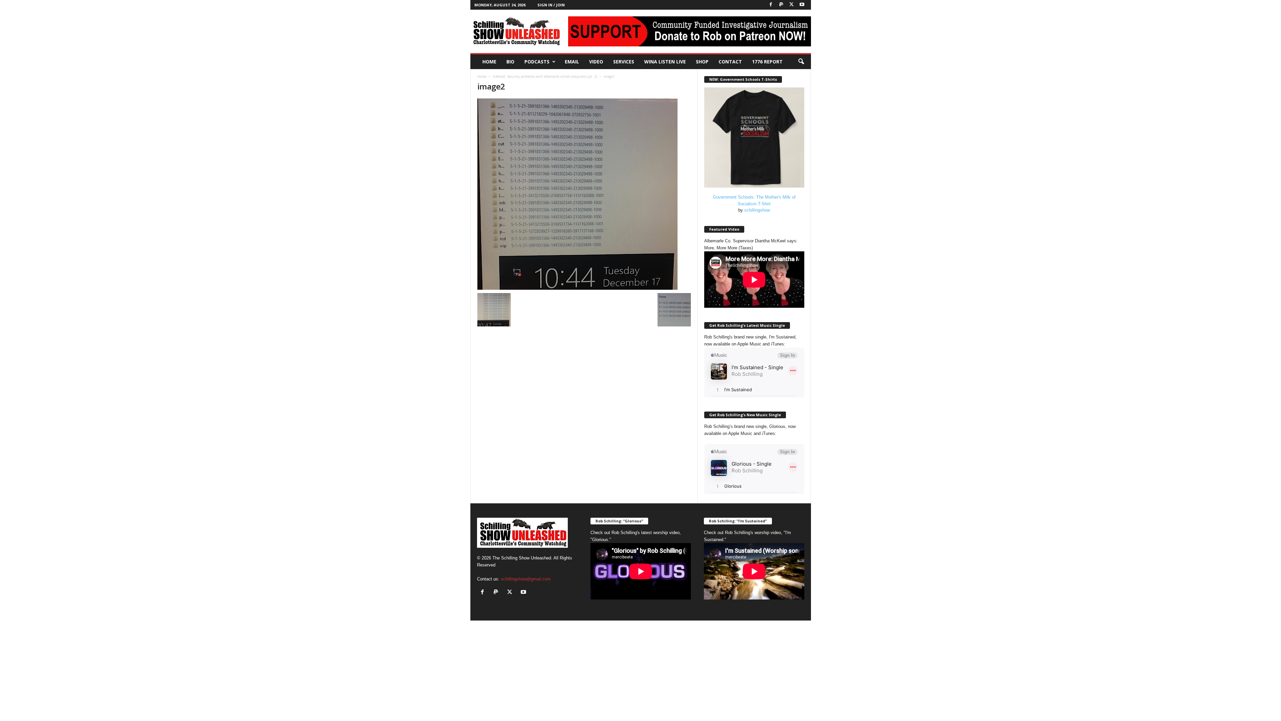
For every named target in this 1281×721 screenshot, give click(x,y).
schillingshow (757, 210)
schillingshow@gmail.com (526, 578)
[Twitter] (792, 5)
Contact (730, 61)
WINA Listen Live (665, 61)
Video (596, 61)
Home (489, 61)
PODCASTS (536, 61)
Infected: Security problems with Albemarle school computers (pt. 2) (545, 76)
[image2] (584, 194)
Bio (510, 61)
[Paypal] (781, 5)
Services (623, 61)
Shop (702, 61)
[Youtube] (802, 5)
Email (572, 61)
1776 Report (767, 61)
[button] (801, 61)
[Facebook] (771, 5)
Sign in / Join (551, 4)
